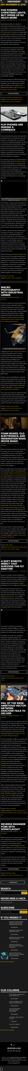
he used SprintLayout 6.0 (18, 847)
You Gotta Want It (14, 1024)
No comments (14, 934)
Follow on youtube (6, 902)
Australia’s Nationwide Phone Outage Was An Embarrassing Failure (16, 923)
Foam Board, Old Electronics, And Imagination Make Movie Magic (13, 437)
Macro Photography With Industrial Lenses (12, 291)
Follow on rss (9, 902)
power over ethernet (15, 101)
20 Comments (14, 958)
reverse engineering (14, 875)
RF (8, 813)
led (22, 99)
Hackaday (14, 1)
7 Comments (23, 571)
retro (13, 278)
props (24, 547)
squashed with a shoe (11, 597)
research (16, 678)
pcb (7, 875)
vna (2, 815)
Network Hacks (17, 97)
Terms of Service (8, 1060)
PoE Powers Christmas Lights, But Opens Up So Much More (13, 14)
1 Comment (13, 1021)
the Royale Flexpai (17, 254)
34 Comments (23, 132)
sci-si (5, 549)
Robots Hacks (10, 676)
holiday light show (15, 99)
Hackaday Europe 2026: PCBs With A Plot (16, 931)
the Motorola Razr (20, 162)
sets (9, 549)
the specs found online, (15, 351)
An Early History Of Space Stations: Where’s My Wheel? (16, 946)
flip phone (8, 278)
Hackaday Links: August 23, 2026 (16, 1018)
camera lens (9, 408)
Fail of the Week (11, 808)
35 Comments (14, 1014)
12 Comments (22, 20)
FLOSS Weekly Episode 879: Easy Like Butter (17, 995)
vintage (17, 549)
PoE (7, 101)
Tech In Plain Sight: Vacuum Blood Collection (15, 1010)
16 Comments (14, 941)
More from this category (7, 961)
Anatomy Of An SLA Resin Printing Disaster (16, 938)
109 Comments (14, 1005)
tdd (12, 549)
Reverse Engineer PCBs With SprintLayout (13, 827)
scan (21, 875)
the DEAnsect (22, 585)
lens (17, 408)
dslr (14, 408)
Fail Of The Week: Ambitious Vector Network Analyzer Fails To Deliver (13, 708)
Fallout (14, 547)
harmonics (4, 813)
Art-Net (19, 52)
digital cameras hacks (13, 406)
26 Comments (14, 950)
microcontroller (10, 678)
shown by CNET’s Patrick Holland (19, 198)
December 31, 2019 (6, 20)
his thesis (4, 767)
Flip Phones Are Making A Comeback (12, 127)
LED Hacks (10, 97)
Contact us (11, 902)
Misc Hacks (10, 545)
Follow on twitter (4, 902)
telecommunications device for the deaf (13, 507)
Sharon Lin (15, 132)
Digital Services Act (16, 1060)
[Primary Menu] (26, 1)
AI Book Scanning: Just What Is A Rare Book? (16, 1002)
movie (21, 547)
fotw (24, 810)
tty (14, 549)
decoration (9, 547)
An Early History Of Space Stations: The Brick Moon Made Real (16, 954)
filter (21, 810)
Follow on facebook (2, 902)
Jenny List (15, 20)
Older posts (12, 882)
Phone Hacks (10, 276)
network (3, 101)
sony (10, 410)
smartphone (18, 278)
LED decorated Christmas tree (10, 32)
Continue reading (16, 94)
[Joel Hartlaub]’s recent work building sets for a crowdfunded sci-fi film (14, 475)
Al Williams (15, 831)
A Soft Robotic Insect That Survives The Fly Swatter (12, 565)
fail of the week (15, 810)
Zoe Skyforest (16, 297)
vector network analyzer (20, 813)
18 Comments (14, 927)
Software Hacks (11, 873)
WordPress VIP (17, 1063)
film (18, 547)
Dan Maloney (16, 443)
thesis (11, 813)
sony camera (15, 410)
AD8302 (8, 810)
